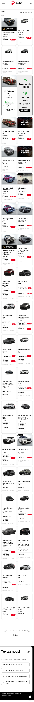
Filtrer (5, 12)
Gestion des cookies (6, 695)
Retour (16, 635)
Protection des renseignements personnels (11, 693)
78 (26, 630)
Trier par (22, 12)
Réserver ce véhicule (8, 105)
